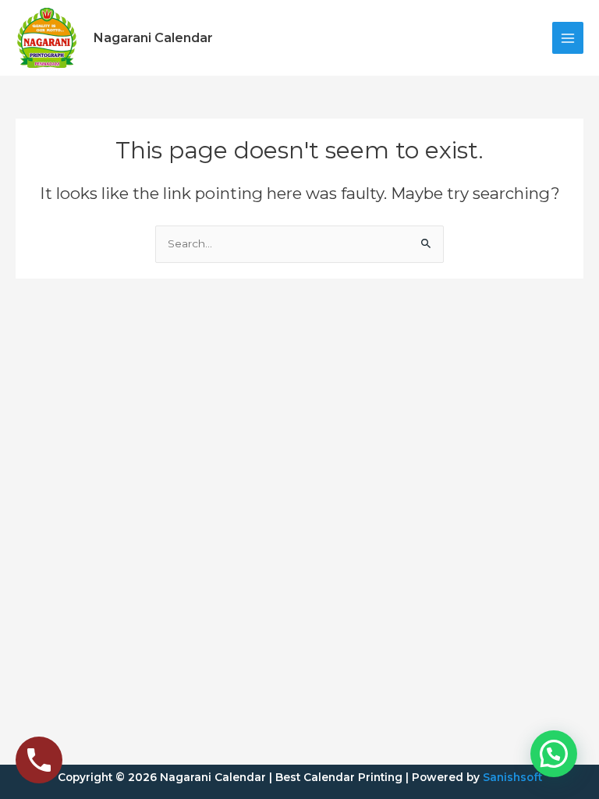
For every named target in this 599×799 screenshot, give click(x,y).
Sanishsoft (512, 777)
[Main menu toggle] (568, 38)
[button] (553, 753)
